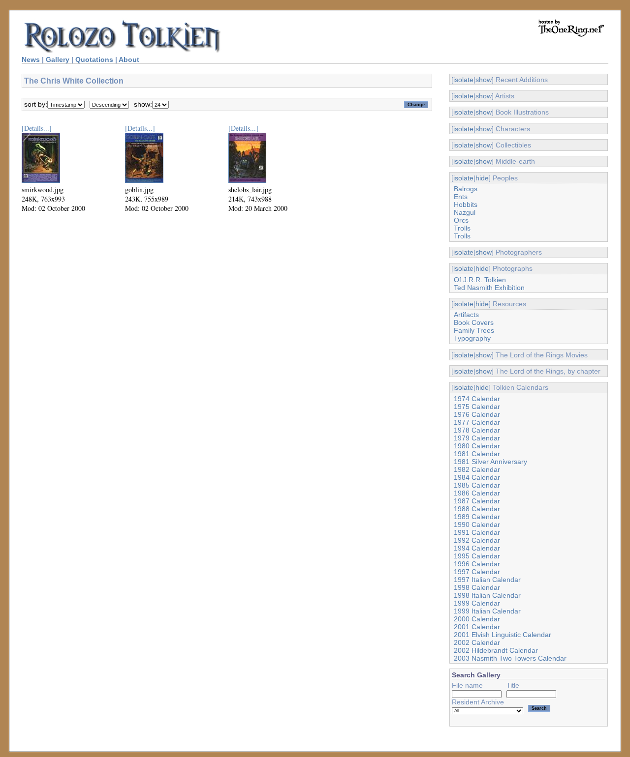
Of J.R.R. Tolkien (480, 280)
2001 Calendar (477, 627)
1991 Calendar (477, 532)
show (483, 80)
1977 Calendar (477, 422)
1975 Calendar (477, 406)
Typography (472, 338)
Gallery (57, 59)
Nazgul (464, 212)
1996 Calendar (477, 564)
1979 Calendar (477, 438)
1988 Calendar (477, 509)
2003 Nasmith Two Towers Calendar (510, 658)
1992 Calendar (477, 540)
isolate (463, 80)
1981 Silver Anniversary (490, 462)
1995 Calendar (477, 556)
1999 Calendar (477, 603)
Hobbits (465, 204)
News (31, 59)
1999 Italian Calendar (487, 611)
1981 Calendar (477, 454)
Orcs (461, 220)
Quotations (94, 59)
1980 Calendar (477, 446)
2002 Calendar (477, 642)
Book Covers (474, 322)
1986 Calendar (477, 493)
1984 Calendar (477, 477)
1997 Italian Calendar (487, 579)
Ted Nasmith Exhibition (489, 287)
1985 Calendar (477, 485)
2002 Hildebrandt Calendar (496, 650)
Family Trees (474, 330)
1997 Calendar (477, 572)
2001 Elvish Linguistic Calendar (502, 635)
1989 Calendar (477, 517)
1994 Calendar (477, 548)
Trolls (462, 228)
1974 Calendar (477, 399)
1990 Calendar (477, 524)
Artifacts (466, 315)
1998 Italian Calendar (487, 595)
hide (482, 178)
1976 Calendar (477, 414)
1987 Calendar (477, 501)
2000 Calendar (477, 619)
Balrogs (465, 189)
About (129, 59)
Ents (461, 197)
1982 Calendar (477, 469)
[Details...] (37, 128)
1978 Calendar (477, 430)
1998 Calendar (477, 587)
